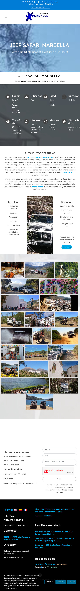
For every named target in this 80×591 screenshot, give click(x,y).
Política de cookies (10, 588)
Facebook (50, 564)
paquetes (39, 512)
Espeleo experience (51, 541)
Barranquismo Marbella (44, 531)
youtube (39, 564)
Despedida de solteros (53, 512)
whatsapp (67, 247)
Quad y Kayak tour (63, 545)
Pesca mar (39, 547)
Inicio (37, 509)
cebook (31, 4)
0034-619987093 (28, 2)
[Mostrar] (12, 270)
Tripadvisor (49, 4)
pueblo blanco (38, 187)
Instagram (39, 4)
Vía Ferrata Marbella (63, 531)
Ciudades (38, 516)
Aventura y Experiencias (64, 509)
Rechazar (61, 582)
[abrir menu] (6, 17)
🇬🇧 (15, 509)
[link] (40, 16)
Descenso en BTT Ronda (45, 545)
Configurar (50, 582)
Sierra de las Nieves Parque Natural (39, 157)
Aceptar (72, 582)
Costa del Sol (68, 172)
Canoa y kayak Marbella (44, 534)
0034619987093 (10, 537)
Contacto (48, 516)
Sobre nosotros (47, 509)
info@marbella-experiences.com (47, 2)
